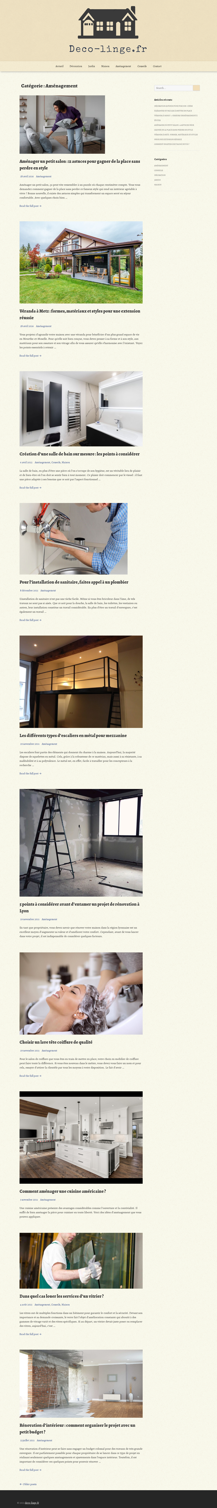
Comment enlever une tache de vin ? (171, 144)
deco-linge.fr (32, 1503)
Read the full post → (30, 206)
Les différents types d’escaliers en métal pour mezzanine (73, 736)
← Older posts (28, 1484)
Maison (105, 66)
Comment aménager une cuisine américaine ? (63, 1191)
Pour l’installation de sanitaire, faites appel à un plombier (74, 582)
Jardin (91, 66)
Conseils (142, 66)
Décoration (76, 66)
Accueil (59, 66)
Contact (157, 66)
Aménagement (123, 66)
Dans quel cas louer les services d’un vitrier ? (62, 1296)
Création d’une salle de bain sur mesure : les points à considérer (80, 454)
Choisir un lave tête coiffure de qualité (56, 1042)
